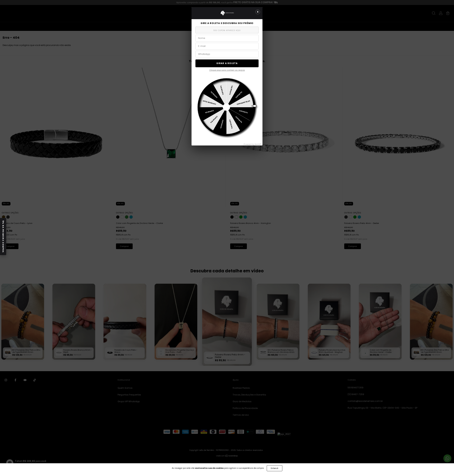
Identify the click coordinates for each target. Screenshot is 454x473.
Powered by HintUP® (253, 144)
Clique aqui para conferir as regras (227, 70)
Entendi (274, 468)
